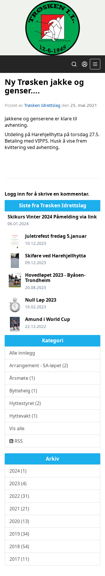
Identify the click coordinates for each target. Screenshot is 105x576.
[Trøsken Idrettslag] (52, 27)
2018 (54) (19, 546)
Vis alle (16, 428)
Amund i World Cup (47, 319)
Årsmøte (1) (22, 378)
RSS (18, 441)
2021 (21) (19, 508)
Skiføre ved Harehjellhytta (55, 255)
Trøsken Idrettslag (42, 105)
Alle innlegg (22, 353)
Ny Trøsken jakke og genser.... (44, 86)
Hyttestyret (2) (25, 403)
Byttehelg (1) (23, 390)
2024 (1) (18, 471)
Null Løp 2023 (40, 300)
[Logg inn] (84, 64)
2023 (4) (18, 483)
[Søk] (74, 64)
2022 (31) (19, 496)
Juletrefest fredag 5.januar (56, 236)
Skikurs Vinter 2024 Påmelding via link (52, 216)
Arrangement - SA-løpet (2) (38, 365)
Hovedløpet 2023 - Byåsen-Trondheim (55, 277)
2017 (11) (19, 559)
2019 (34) (19, 534)
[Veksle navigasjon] (95, 64)
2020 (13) (19, 521)
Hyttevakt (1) (23, 416)
